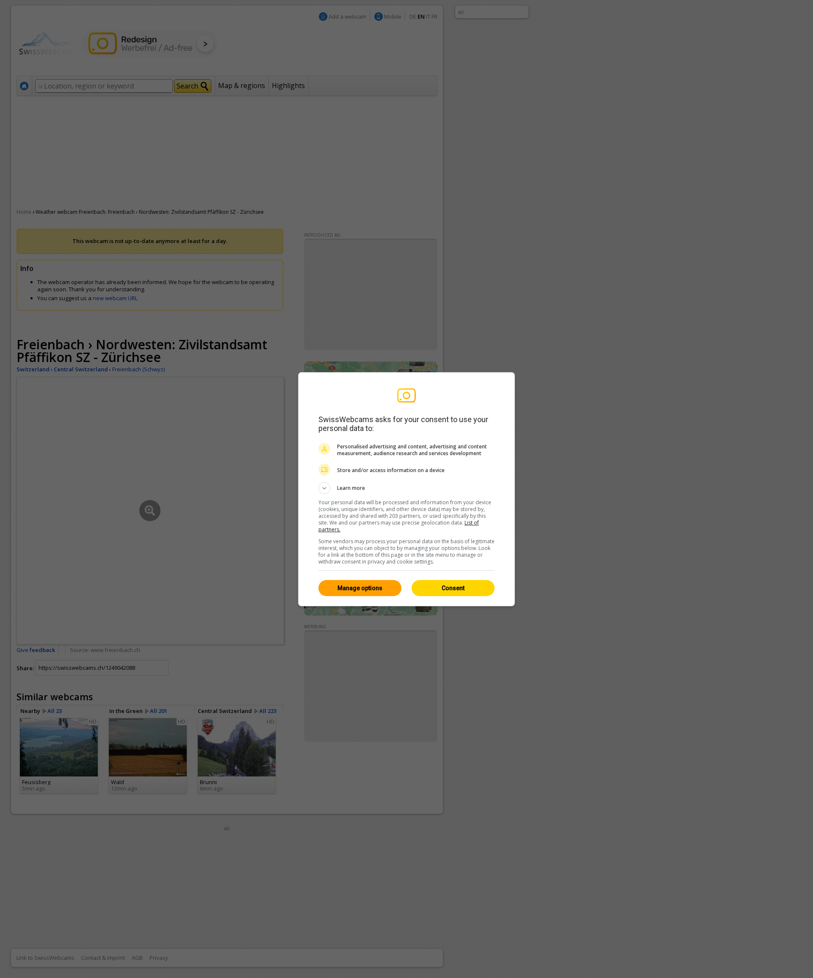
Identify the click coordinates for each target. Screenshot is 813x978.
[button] (406, 488)
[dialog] (406, 489)
